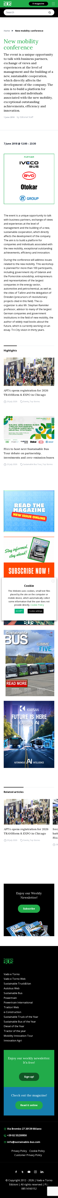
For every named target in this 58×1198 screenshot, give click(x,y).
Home (7, 30)
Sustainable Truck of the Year (21, 1017)
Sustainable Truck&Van (17, 983)
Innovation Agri (13, 1040)
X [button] (53, 581)
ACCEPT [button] (19, 611)
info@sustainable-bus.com (23, 1142)
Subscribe (29, 908)
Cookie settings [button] (35, 611)
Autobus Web (11, 988)
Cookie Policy (37, 1151)
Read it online (29, 1105)
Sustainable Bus (13, 993)
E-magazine (38, 3)
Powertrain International (18, 1002)
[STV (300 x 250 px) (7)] (29, 511)
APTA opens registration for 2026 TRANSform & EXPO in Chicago (26, 393)
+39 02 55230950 (16, 1135)
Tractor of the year (15, 1031)
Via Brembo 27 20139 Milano (23, 1128)
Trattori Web (11, 1007)
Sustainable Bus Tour (32, 464)
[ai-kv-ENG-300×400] (29, 734)
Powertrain (10, 998)
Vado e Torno (12, 974)
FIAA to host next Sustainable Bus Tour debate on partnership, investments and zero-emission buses (29, 453)
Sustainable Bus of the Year (20, 1021)
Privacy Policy (19, 1151)
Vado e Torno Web (15, 979)
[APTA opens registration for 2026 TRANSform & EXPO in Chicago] (29, 372)
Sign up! (29, 1076)
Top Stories (35, 401)
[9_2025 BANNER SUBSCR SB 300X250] (29, 558)
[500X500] (29, 179)
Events (26, 401)
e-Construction (12, 1012)
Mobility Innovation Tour (18, 1035)
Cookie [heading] (29, 586)
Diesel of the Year (14, 1026)
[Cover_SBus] (29, 663)
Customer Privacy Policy (28, 1155)
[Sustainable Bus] (8, 3)
